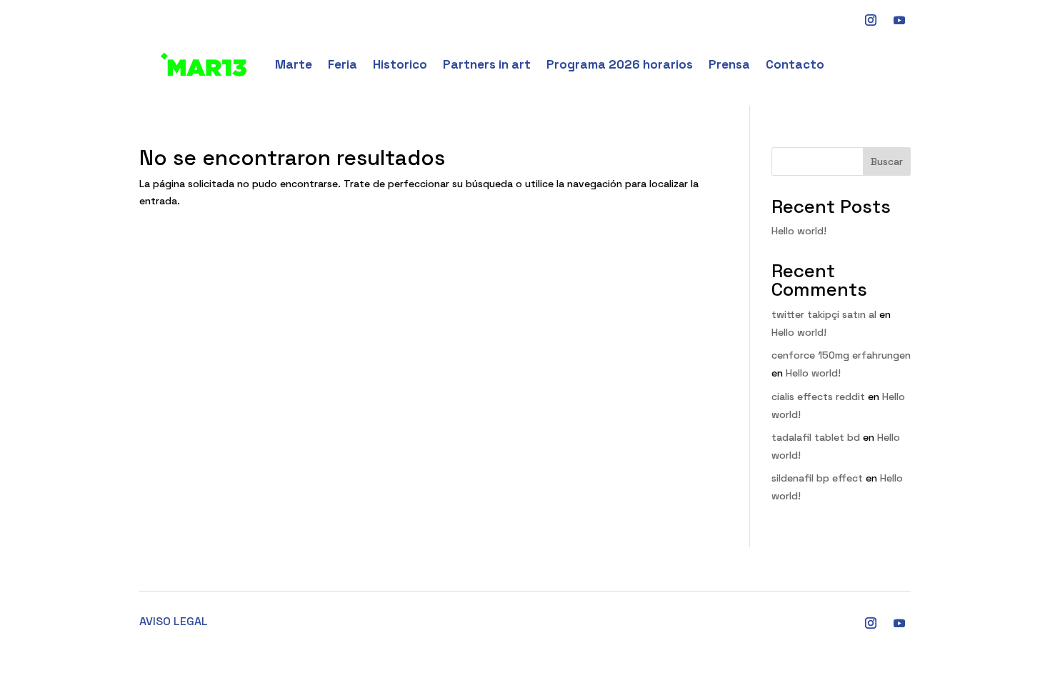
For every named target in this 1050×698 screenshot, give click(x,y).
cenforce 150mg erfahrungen (841, 355)
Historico (400, 64)
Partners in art (487, 64)
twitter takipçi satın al (823, 314)
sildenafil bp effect (817, 478)
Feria (342, 64)
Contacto (795, 64)
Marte (293, 64)
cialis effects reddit (818, 396)
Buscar (887, 161)
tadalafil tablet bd (815, 437)
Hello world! (798, 230)
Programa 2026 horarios (619, 64)
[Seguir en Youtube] (899, 20)
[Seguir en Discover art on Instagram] (870, 20)
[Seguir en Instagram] (870, 623)
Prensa (729, 64)
